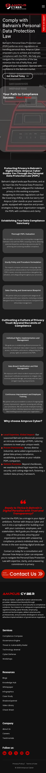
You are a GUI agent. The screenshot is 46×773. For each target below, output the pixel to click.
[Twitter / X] (16, 753)
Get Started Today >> (18, 76)
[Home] (22, 6)
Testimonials (8, 738)
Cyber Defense (9, 654)
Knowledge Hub (9, 682)
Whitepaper (8, 687)
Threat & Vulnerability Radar (15, 645)
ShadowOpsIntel (10, 700)
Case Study (8, 696)
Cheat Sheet (8, 710)
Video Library (8, 705)
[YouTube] (27, 753)
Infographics (8, 691)
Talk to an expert (44, 23)
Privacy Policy (18, 763)
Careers (6, 733)
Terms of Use (31, 763)
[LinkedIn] (4, 753)
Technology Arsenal (11, 649)
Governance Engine (11, 640)
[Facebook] (10, 753)
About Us (6, 729)
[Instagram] (22, 753)
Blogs (5, 678)
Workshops (7, 659)
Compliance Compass (13, 636)
